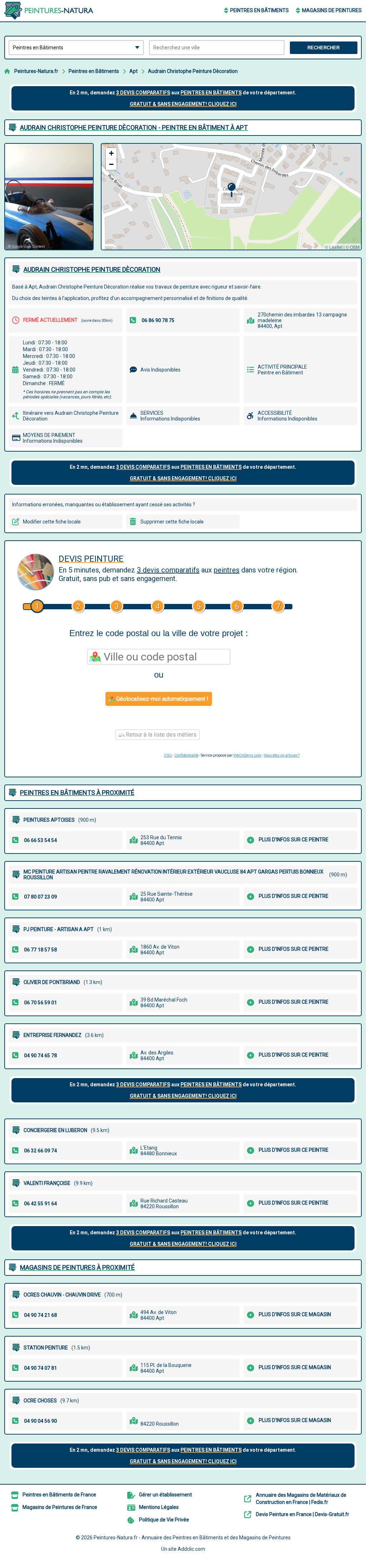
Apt (133, 71)
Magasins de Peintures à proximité (77, 1267)
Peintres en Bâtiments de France (59, 1494)
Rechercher (323, 47)
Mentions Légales (159, 1507)
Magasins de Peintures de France (60, 1507)
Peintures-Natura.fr (36, 71)
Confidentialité (186, 755)
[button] (231, 190)
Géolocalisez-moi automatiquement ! (161, 698)
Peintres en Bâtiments (259, 10)
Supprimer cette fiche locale (172, 522)
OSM (355, 247)
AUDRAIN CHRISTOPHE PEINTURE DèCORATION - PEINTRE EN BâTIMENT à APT (134, 127)
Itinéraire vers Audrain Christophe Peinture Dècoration (71, 416)
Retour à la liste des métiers (160, 734)
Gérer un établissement (165, 1494)
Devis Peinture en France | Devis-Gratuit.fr (302, 1514)
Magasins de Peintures (332, 10)
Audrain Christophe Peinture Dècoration (193, 71)
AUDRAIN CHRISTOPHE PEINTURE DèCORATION (92, 269)
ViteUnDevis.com (247, 755)
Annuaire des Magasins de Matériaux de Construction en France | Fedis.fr (301, 1498)
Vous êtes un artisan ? (282, 755)
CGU (168, 755)
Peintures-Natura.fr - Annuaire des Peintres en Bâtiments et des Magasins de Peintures (192, 1537)
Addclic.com (191, 1549)
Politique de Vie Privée (164, 1520)
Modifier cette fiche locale (52, 522)
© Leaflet (333, 247)
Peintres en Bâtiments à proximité (77, 792)
